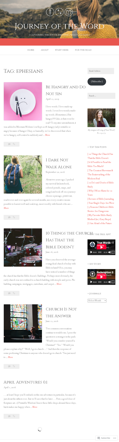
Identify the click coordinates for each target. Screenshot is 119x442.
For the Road (83, 50)
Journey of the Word (59, 26)
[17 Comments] (9, 366)
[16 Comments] (9, 217)
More (47, 135)
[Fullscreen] (113, 252)
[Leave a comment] (9, 144)
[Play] (91, 252)
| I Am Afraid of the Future (100, 223)
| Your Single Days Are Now (101, 203)
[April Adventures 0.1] (14, 416)
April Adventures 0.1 (25, 382)
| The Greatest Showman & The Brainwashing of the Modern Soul (100, 174)
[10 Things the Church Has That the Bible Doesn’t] (14, 293)
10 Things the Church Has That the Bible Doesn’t (69, 240)
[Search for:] (102, 96)
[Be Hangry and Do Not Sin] (14, 144)
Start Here (61, 50)
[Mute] (109, 252)
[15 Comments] (9, 416)
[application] (102, 247)
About (45, 50)
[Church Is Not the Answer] (14, 366)
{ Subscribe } (97, 81)
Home (30, 50)
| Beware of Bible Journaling (101, 199)
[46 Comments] (9, 293)
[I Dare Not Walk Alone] (14, 217)
